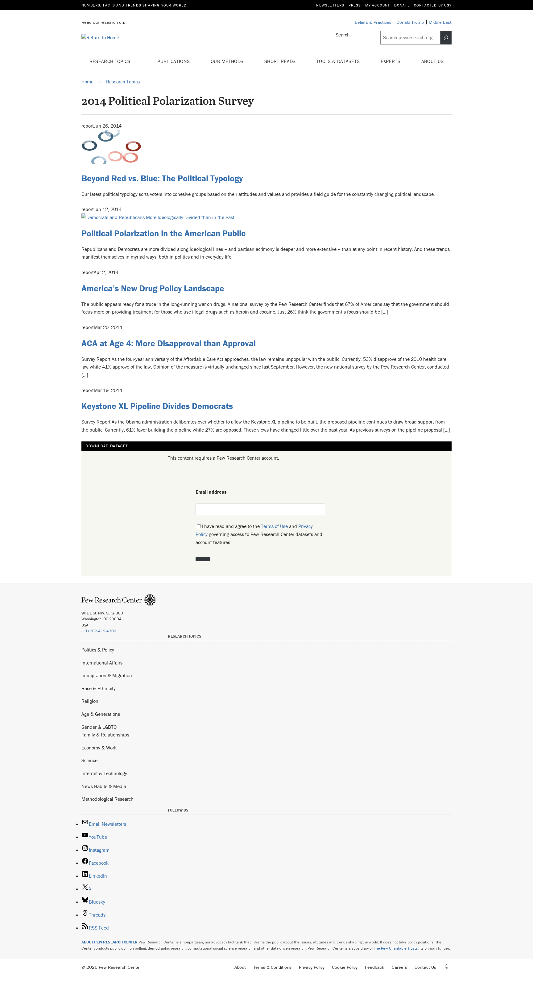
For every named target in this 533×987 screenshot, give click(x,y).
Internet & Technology (104, 773)
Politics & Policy (97, 650)
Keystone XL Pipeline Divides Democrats (157, 406)
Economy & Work (99, 747)
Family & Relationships (105, 735)
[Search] (446, 37)
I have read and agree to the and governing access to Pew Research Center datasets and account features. (259, 534)
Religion (89, 701)
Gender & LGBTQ (99, 727)
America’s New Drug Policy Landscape (152, 288)
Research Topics (110, 61)
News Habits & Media (103, 786)
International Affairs (101, 663)
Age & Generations (100, 714)
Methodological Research (107, 799)
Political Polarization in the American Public (163, 233)
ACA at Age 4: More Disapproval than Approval (168, 343)
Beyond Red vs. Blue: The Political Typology (162, 178)
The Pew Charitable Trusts (396, 948)
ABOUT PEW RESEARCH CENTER (109, 942)
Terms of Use (274, 526)
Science (89, 760)
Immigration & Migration (106, 675)
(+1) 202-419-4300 (98, 631)
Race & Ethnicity (98, 688)
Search (343, 35)
